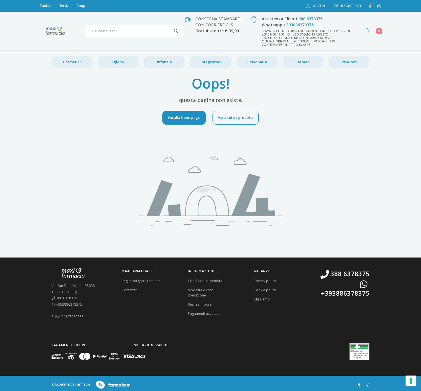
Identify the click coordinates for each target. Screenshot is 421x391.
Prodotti (349, 61)
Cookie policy (265, 290)
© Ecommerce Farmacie (71, 384)
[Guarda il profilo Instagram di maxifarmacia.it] (367, 384)
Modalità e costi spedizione (201, 293)
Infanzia (164, 61)
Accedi (319, 5)
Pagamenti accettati (204, 313)
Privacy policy (265, 280)
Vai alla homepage (184, 117)
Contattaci (130, 290)
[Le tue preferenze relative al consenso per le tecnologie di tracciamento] (411, 381)
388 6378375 (310, 18)
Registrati (351, 5)
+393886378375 (299, 24)
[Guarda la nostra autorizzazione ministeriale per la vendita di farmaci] (359, 351)
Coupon (83, 5)
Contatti (46, 5)
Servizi (64, 5)
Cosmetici (72, 61)
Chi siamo (262, 299)
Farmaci (303, 61)
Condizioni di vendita (205, 280)
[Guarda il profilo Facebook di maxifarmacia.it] (359, 384)
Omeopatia (257, 61)
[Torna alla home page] (55, 31)
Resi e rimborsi (200, 304)
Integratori (210, 61)
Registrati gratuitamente (141, 280)
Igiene (118, 61)
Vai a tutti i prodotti (235, 117)
